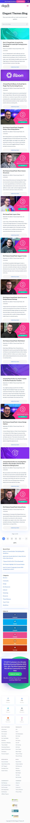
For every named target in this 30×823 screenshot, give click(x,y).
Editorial (5, 590)
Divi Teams (18, 740)
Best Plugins (18, 772)
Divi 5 (17, 731)
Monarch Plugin (19, 753)
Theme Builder (5, 744)
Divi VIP (17, 742)
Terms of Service (19, 789)
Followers (8, 701)
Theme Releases (7, 599)
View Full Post (15, 67)
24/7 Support (4, 766)
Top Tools (18, 775)
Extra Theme (18, 749)
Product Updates (19, 764)
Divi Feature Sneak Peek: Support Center (15, 256)
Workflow (4, 740)
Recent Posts (18, 761)
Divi (16, 729)
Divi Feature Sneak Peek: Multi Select (14, 341)
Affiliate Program (5, 794)
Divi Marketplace (19, 733)
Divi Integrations (5, 789)
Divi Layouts (4, 733)
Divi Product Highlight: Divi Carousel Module (13, 564)
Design (4, 583)
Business (5, 577)
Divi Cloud (18, 736)
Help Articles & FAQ (6, 764)
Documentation (5, 761)
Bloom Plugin (18, 751)
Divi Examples (4, 787)
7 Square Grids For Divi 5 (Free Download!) (13, 561)
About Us (18, 783)
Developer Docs (5, 768)
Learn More (21, 1)
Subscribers (22, 711)
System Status (5, 770)
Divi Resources (6, 587)
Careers (17, 785)
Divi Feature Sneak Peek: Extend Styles (14, 507)
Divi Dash (18, 747)
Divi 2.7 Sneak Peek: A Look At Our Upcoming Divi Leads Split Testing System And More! (15, 44)
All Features (4, 729)
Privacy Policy (19, 791)
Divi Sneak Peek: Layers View (11, 214)
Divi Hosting (18, 744)
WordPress (5, 605)
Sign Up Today (15, 674)
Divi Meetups (4, 783)
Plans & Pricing (19, 756)
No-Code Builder (5, 738)
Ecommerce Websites (6, 742)
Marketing (5, 593)
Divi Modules (4, 731)
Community (6, 580)
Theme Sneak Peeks (17, 48)
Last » (15, 542)
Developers (4, 751)
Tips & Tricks (6, 602)
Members (22, 701)
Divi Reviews (4, 791)
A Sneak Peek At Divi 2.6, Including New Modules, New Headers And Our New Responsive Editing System (14, 463)
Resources (5, 596)
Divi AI (17, 738)
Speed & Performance (6, 749)
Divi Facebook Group (6, 785)
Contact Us (18, 787)
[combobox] (15, 24)
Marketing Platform (6, 747)
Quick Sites (4, 736)
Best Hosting (18, 777)
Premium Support (5, 753)
